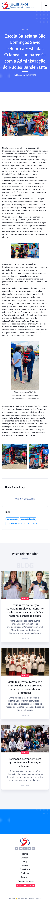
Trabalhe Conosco (25, 881)
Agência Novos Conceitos (32, 898)
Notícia (25, 30)
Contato (25, 877)
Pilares (25, 865)
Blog (25, 861)
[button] (46, 6)
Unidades (25, 857)
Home (25, 853)
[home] (18, 5)
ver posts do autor (25, 499)
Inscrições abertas (25, 885)
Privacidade (25, 869)
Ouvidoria (25, 873)
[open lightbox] (14, 456)
